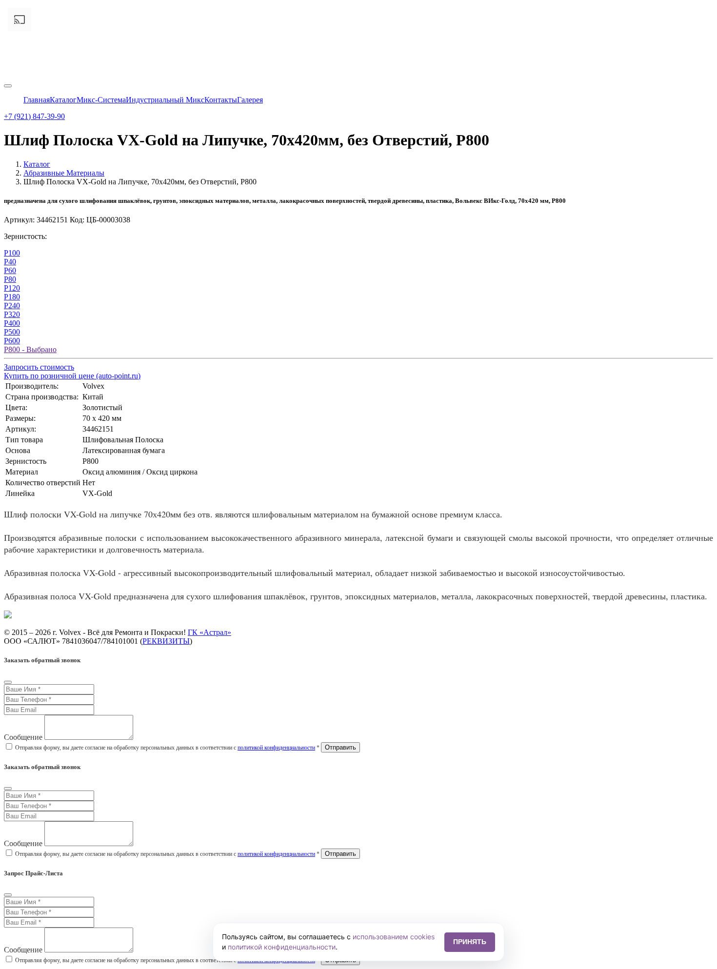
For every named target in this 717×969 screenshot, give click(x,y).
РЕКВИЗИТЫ (166, 641)
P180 (12, 297)
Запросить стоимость (39, 367)
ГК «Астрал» (209, 632)
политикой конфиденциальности (276, 747)
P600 (12, 340)
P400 (12, 323)
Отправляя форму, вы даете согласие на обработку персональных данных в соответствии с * (167, 747)
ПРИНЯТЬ (469, 942)
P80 (10, 279)
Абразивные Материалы (63, 173)
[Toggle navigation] (8, 85)
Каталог (36, 164)
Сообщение (23, 737)
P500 (12, 332)
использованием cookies (394, 936)
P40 (10, 261)
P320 (12, 314)
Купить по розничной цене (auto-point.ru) (72, 376)
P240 (12, 305)
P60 (10, 270)
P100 (12, 253)
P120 (12, 288)
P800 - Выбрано (30, 349)
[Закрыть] (8, 682)
